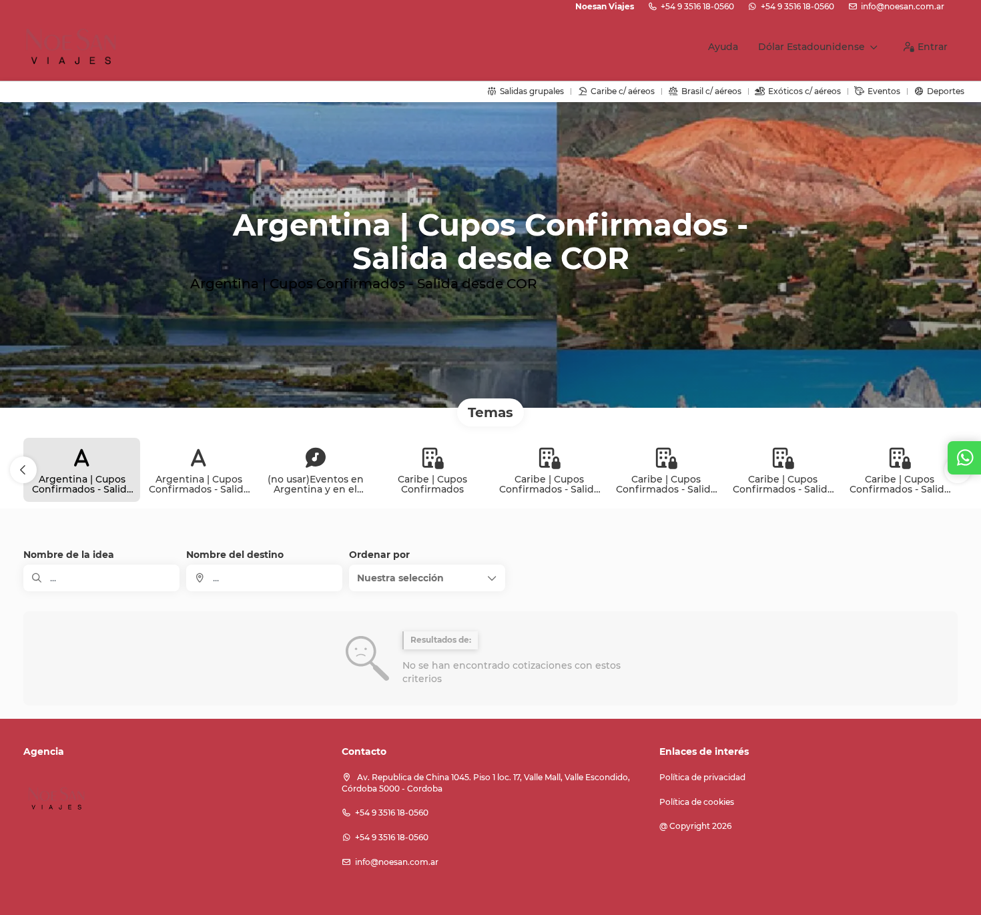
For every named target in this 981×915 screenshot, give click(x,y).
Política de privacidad (702, 777)
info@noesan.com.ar (902, 6)
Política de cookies (696, 802)
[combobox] (264, 578)
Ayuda (723, 47)
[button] (23, 469)
